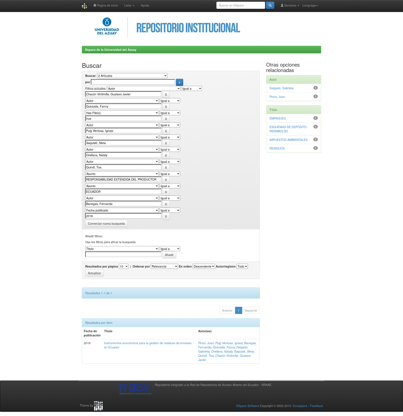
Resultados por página (101, 266)
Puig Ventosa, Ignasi (228, 343)
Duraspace (300, 406)
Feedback (316, 406)
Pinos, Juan (206, 343)
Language (309, 5)
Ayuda (145, 5)
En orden (185, 266)
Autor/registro (226, 266)
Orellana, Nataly (221, 351)
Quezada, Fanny (224, 347)
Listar (128, 5)
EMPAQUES (278, 118)
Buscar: (90, 75)
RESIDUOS (277, 148)
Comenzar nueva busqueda (106, 223)
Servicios (290, 5)
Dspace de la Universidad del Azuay (110, 49)
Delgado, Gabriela (282, 88)
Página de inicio (107, 5)
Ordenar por (141, 266)
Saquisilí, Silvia (244, 351)
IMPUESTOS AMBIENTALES (288, 140)
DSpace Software (247, 406)
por (87, 82)
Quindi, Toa (205, 355)
